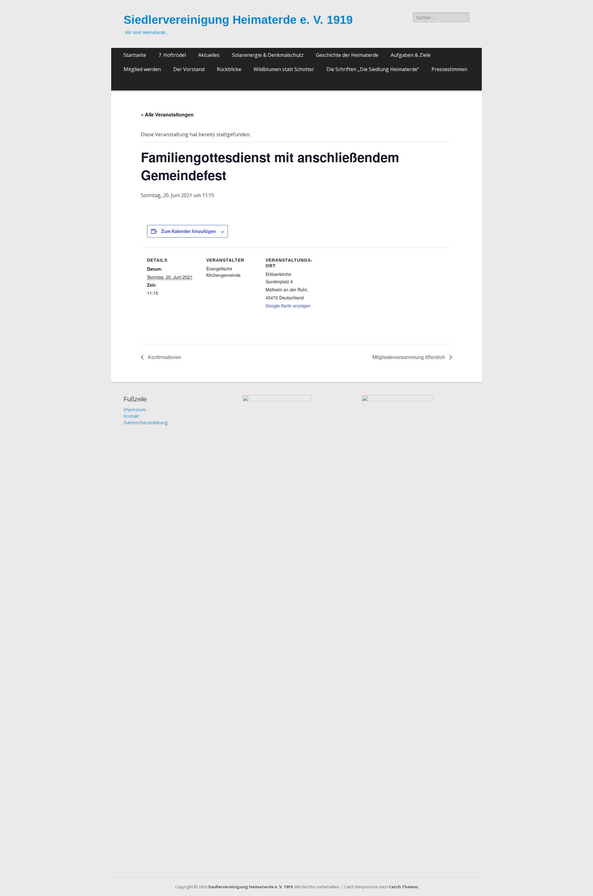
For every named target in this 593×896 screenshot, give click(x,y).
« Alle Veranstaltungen (167, 114)
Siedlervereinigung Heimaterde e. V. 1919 (238, 19)
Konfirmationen (164, 357)
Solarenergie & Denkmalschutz (268, 55)
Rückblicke (229, 69)
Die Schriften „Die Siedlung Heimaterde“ (372, 69)
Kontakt (131, 416)
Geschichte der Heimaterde (347, 55)
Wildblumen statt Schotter (284, 69)
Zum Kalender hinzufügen (188, 231)
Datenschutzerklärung (145, 422)
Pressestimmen (449, 69)
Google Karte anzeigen (288, 305)
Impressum (135, 409)
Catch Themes (403, 887)
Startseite (135, 55)
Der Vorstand (188, 69)
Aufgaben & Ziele (411, 55)
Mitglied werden (142, 69)
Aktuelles (209, 55)
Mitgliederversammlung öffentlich (409, 357)
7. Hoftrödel (172, 55)
